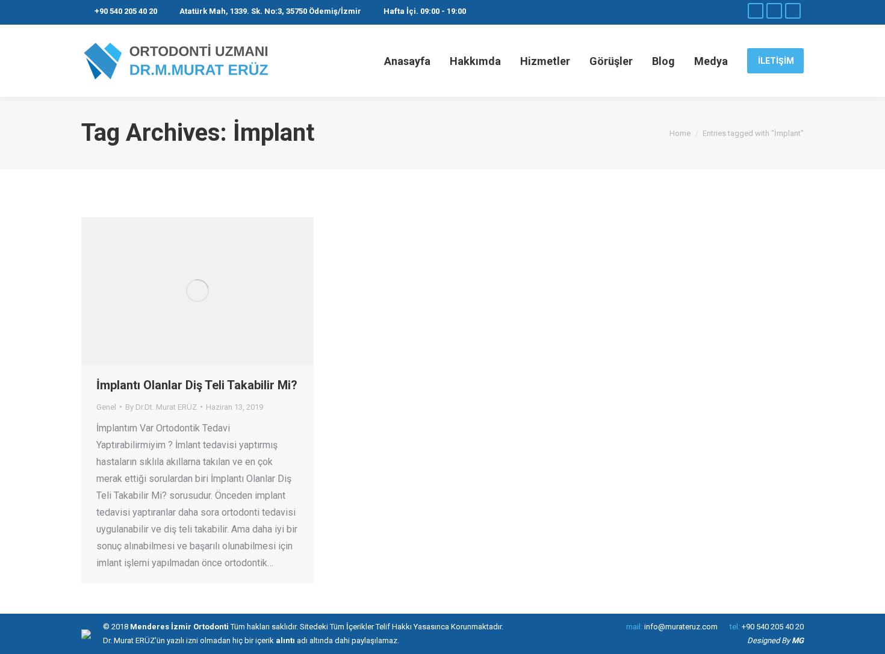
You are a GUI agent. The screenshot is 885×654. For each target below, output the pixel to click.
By (161, 407)
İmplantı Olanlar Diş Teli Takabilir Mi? (196, 385)
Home (680, 133)
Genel (106, 407)
